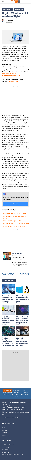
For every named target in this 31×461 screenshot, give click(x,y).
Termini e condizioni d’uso (9, 445)
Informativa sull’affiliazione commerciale (12, 454)
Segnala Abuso (5, 452)
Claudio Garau (10, 20)
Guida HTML (16, 390)
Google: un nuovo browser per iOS (24, 274)
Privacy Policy (5, 447)
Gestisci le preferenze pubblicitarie (11, 417)
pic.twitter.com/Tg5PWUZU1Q (11, 75)
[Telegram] (14, 25)
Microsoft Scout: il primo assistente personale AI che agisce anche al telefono (22, 320)
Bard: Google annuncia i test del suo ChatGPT (8, 274)
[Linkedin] (6, 25)
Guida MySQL (24, 392)
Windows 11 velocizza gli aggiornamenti (15, 213)
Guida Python (6, 394)
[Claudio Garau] (3, 20)
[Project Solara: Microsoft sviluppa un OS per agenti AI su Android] (8, 310)
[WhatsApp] (10, 25)
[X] (3, 25)
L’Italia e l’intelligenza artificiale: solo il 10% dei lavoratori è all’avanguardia (8, 341)
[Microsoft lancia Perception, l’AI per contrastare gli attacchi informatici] (8, 289)
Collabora (4, 430)
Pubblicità (4, 432)
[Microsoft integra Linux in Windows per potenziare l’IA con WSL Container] (22, 289)
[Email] (17, 25)
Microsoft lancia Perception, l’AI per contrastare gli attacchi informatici (7, 299)
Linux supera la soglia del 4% (12, 221)
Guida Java (15, 394)
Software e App (19, 9)
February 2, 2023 (14, 81)
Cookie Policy (5, 449)
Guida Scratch (24, 394)
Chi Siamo (4, 428)
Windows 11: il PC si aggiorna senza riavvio (16, 223)
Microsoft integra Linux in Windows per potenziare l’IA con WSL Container (22, 299)
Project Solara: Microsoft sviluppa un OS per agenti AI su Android (8, 320)
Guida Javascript (7, 392)
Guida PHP (16, 392)
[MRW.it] (15, 1)
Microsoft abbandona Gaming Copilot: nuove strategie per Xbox (22, 341)
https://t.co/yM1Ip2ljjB (9, 73)
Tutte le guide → (15, 396)
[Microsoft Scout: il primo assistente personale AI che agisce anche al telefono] (22, 310)
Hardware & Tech (7, 9)
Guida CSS (24, 390)
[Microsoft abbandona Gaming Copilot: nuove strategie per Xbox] (22, 331)
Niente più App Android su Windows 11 (15, 226)
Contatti (4, 435)
